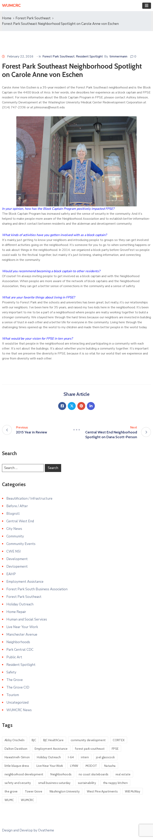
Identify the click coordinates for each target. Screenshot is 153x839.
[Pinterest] (81, 406)
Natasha (110, 766)
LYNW (74, 766)
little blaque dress (17, 766)
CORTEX (119, 740)
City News (14, 528)
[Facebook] (62, 406)
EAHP (11, 574)
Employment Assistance (24, 581)
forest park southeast (90, 749)
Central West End (20, 521)
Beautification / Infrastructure (29, 498)
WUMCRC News (19, 710)
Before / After (17, 506)
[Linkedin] (91, 406)
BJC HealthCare (53, 740)
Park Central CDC (19, 649)
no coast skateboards (93, 774)
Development (17, 559)
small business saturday (54, 783)
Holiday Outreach (19, 604)
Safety (11, 672)
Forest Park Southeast (33, 18)
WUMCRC (27, 800)
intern (85, 757)
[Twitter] (72, 406)
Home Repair (16, 612)
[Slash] (76, 430)
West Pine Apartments (102, 791)
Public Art (14, 657)
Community (15, 536)
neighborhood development (24, 774)
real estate (123, 774)
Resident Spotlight (89, 56)
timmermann (118, 56)
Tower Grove (33, 791)
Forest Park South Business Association (37, 589)
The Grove (14, 680)
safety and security (18, 783)
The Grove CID (17, 687)
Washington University (64, 791)
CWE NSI (13, 551)
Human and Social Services (26, 619)
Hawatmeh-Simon (17, 757)
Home (6, 18)
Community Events (20, 544)
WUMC (9, 800)
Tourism (12, 695)
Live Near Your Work (22, 627)
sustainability (87, 783)
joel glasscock (105, 757)
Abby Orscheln (15, 740)
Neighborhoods (18, 642)
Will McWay (132, 791)
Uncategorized (17, 702)
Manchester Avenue (21, 634)
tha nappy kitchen (115, 783)
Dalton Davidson (16, 749)
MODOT (91, 766)
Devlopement (17, 566)
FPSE (115, 749)
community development (88, 740)
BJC (34, 740)
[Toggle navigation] (146, 6)
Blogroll (13, 513)
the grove (11, 791)
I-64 (71, 757)
